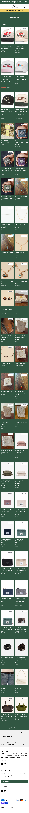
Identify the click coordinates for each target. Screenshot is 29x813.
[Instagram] (5, 764)
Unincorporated (8, 807)
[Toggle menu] (1, 6)
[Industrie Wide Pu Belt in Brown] (7, 677)
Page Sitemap (5, 760)
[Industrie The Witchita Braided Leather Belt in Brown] (21, 647)
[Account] (24, 6)
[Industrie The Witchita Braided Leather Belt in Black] (7, 647)
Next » (18, 728)
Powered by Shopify (16, 807)
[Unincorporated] (14, 6)
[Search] (5, 6)
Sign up (5, 786)
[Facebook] (2, 764)
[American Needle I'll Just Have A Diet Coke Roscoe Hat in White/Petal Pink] (7, 66)
